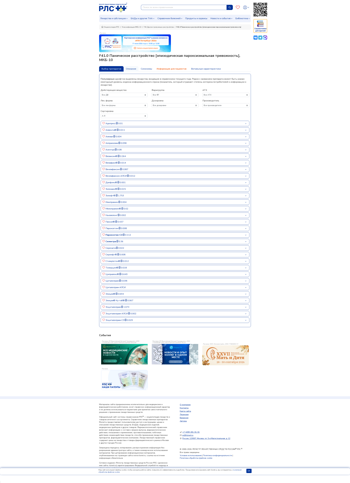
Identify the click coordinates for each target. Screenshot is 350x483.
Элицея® (111, 293)
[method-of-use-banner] (135, 43)
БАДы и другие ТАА (142, 18)
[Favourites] (237, 7)
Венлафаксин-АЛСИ (116, 175)
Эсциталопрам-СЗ (115, 320)
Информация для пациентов (171, 68)
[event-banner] (225, 355)
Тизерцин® (112, 267)
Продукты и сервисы (196, 18)
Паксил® (110, 221)
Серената (111, 248)
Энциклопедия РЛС (111, 27)
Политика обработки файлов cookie (196, 458)
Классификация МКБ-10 (131, 27)
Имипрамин (112, 202)
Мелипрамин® (114, 208)
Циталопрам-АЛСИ (116, 287)
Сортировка (107, 111)
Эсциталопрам (113, 307)
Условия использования (191, 455)
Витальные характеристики (206, 68)
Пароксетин (112, 228)
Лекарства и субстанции (113, 18)
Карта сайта (185, 411)
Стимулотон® (113, 261)
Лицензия (184, 414)
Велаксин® (112, 156)
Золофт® (111, 195)
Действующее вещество (114, 90)
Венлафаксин (113, 169)
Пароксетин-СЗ (114, 234)
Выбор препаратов (111, 68)
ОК (249, 471)
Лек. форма (107, 100)
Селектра (111, 241)
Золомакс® (112, 189)
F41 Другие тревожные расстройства (159, 27)
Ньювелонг (112, 215)
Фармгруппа (158, 90)
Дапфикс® (112, 182)
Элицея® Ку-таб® (115, 300)
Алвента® (111, 130)
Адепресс (111, 123)
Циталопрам (112, 280)
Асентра (110, 149)
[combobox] (184, 7)
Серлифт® (111, 254)
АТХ (204, 90)
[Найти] (230, 7)
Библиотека (241, 18)
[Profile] (246, 7)
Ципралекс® (112, 274)
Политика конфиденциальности (217, 455)
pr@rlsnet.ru (187, 435)
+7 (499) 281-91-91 (191, 432)
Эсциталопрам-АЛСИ (117, 313)
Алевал (109, 136)
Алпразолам (112, 143)
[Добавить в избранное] (103, 123)
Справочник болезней (169, 18)
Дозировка (157, 100)
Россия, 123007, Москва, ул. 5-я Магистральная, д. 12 (206, 438)
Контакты (184, 408)
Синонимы (146, 68)
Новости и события (220, 18)
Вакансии (184, 417)
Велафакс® (112, 162)
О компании (185, 404)
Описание (131, 68)
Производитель (210, 100)
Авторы (183, 421)
